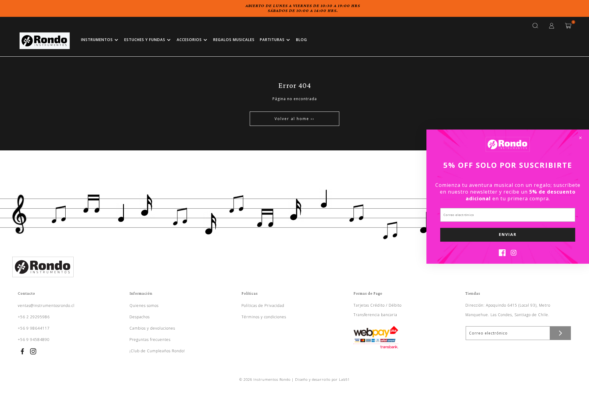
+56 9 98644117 (34, 328)
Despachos (139, 316)
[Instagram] (513, 254)
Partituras (272, 39)
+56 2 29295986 (34, 316)
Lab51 (344, 379)
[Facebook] (502, 254)
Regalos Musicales (234, 39)
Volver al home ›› (294, 118)
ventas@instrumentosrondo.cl (46, 305)
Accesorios (189, 39)
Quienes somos (144, 305)
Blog (301, 39)
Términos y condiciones (263, 316)
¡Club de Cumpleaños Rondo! (157, 350)
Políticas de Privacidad (262, 305)
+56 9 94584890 (34, 339)
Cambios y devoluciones (152, 328)
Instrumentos (97, 39)
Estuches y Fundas (144, 39)
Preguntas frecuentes (150, 339)
